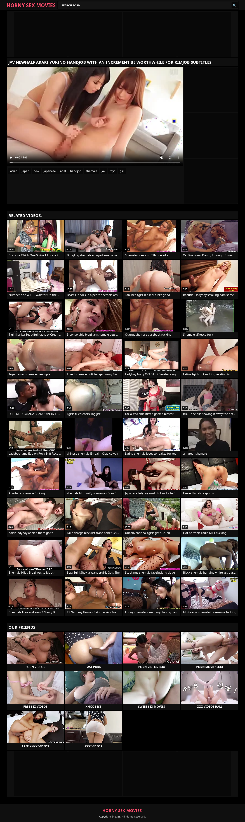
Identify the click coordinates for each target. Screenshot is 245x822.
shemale (91, 171)
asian (13, 171)
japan (25, 171)
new (36, 171)
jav (103, 171)
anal (63, 171)
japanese (50, 171)
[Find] (235, 5)
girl (122, 171)
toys (112, 171)
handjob (75, 171)
